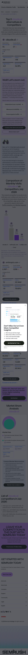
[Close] (25, 305)
